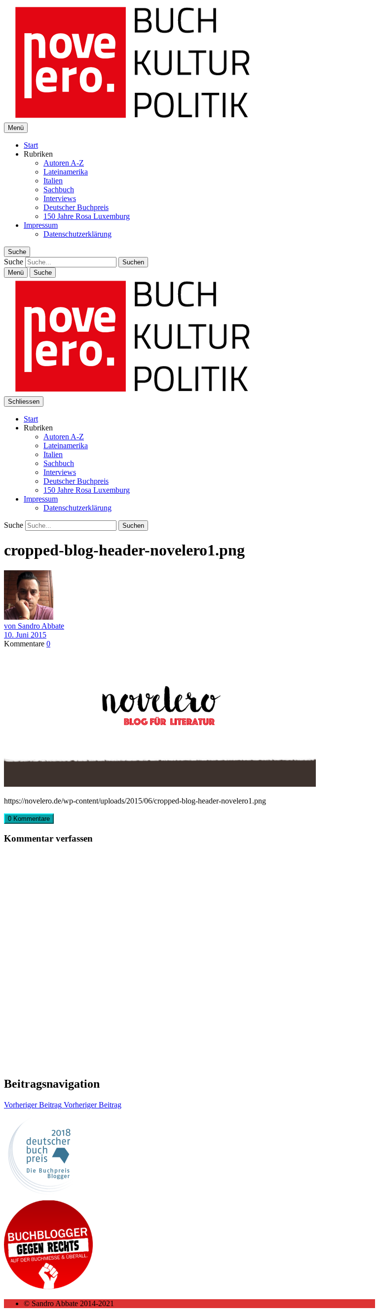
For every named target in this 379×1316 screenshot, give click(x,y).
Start (31, 145)
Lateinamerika (65, 172)
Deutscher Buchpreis (76, 207)
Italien (53, 180)
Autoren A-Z (63, 163)
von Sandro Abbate (34, 626)
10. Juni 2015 (25, 635)
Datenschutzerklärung (77, 234)
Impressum (41, 225)
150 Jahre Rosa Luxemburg (86, 216)
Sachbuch (58, 189)
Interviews (59, 198)
